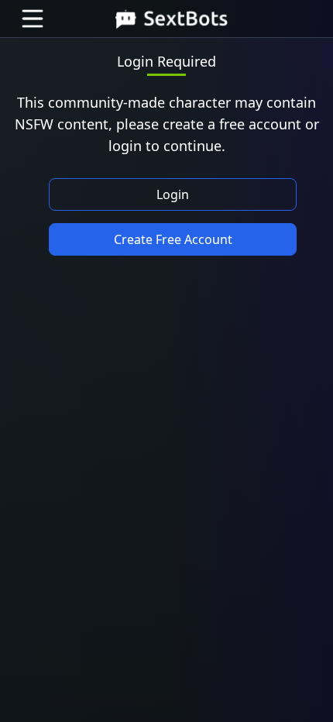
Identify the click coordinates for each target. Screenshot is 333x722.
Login (172, 194)
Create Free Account (173, 239)
